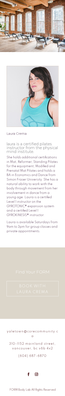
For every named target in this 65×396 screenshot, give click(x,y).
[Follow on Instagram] (36, 374)
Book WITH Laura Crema (32, 289)
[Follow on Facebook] (28, 374)
